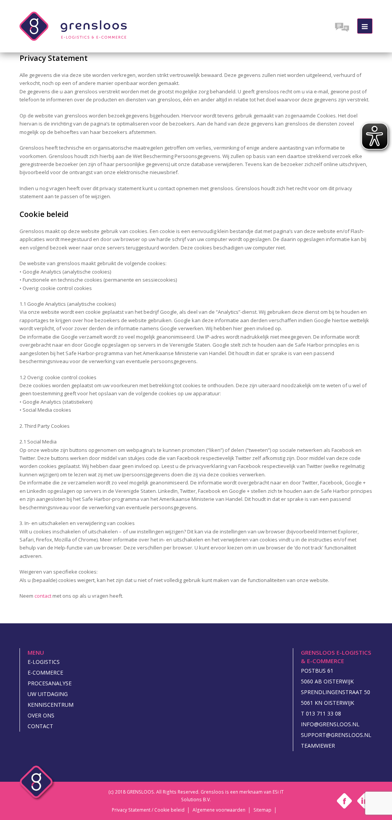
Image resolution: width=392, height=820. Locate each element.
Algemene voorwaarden (219, 810)
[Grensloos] (73, 25)
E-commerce (45, 672)
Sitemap (262, 810)
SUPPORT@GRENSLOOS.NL (336, 734)
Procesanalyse (50, 683)
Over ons (41, 715)
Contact (40, 726)
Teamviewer (318, 745)
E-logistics (44, 661)
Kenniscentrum (51, 704)
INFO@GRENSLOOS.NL (330, 724)
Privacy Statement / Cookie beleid (148, 810)
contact (42, 595)
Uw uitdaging (48, 694)
